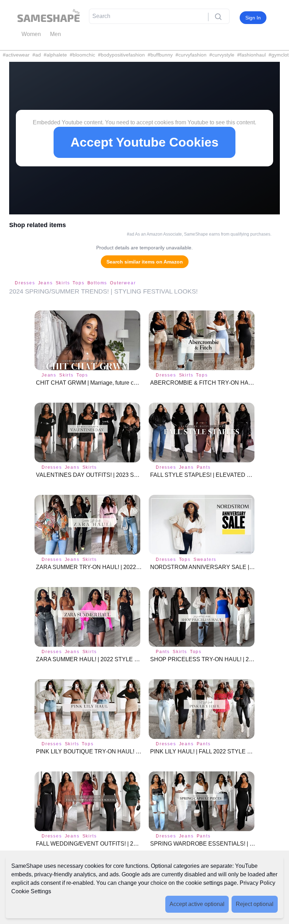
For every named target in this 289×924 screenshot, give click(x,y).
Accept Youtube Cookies (144, 142)
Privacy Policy (257, 883)
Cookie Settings (31, 891)
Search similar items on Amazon (144, 262)
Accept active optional (197, 904)
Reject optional (254, 904)
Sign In (253, 17)
